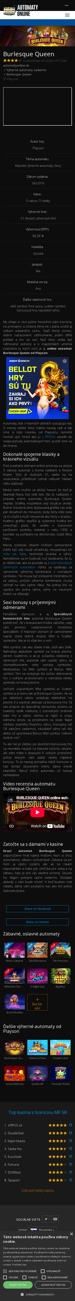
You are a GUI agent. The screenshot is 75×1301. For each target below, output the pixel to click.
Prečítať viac (19, 1264)
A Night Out (37, 981)
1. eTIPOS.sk (13, 1125)
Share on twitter (37, 922)
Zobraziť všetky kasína (37, 1190)
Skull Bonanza (37, 953)
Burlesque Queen (14, 1053)
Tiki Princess (59, 953)
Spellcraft (37, 1078)
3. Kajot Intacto (14, 1141)
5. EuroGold (12, 1156)
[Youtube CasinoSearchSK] (55, 1218)
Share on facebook (37, 909)
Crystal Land (60, 1053)
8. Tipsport (12, 1180)
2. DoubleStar (14, 1133)
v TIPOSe (48, 437)
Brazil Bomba (14, 1007)
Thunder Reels (60, 1078)
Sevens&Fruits (15, 1078)
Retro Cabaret (14, 953)
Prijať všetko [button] (18, 1284)
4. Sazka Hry (13, 1149)
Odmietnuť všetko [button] (53, 1284)
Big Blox (60, 981)
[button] (37, 1294)
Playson (12, 79)
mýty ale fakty (14, 554)
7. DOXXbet (12, 1172)
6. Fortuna (11, 1164)
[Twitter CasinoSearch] (46, 1218)
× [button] (71, 1234)
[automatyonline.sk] (20, 10)
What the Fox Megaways (14, 978)
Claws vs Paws (37, 1053)
